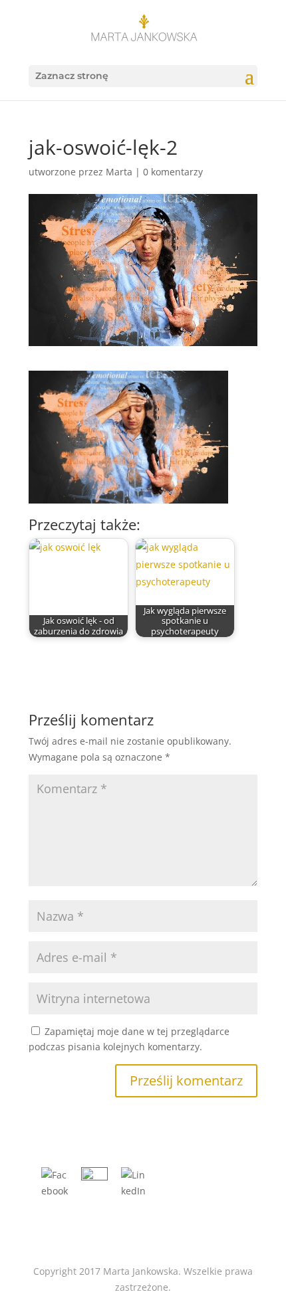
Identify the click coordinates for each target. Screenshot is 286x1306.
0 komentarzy (173, 171)
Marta (119, 171)
